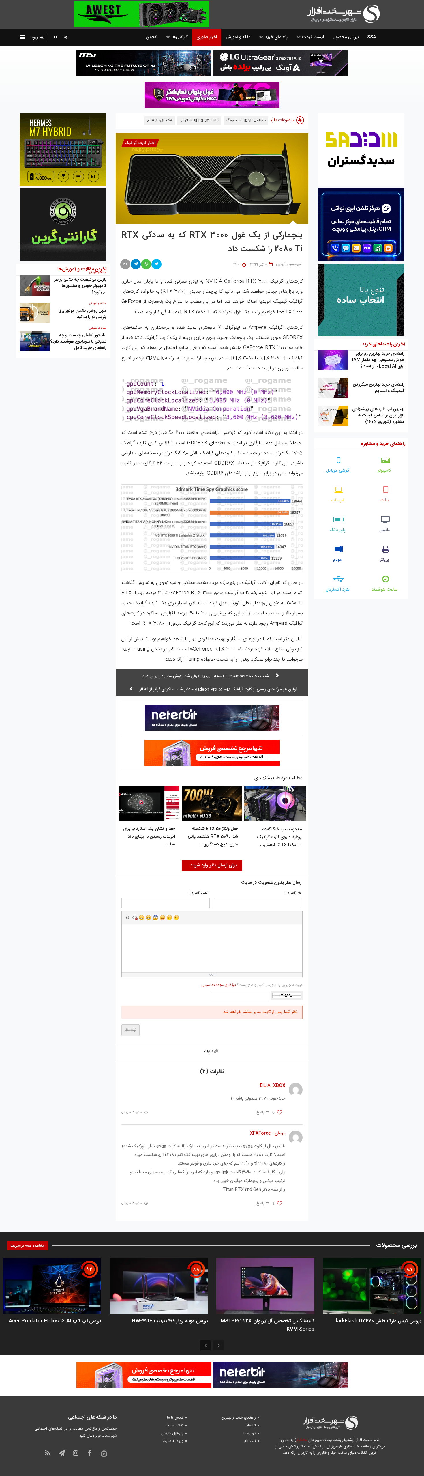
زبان (162, 917)
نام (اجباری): (292, 893)
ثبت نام (250, 1441)
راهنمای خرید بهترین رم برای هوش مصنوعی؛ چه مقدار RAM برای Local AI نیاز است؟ (377, 360)
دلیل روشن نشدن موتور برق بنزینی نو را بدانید (82, 314)
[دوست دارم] (279, 1112)
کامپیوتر (384, 470)
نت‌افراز (301, 1440)
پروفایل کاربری (172, 1433)
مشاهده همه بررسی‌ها (28, 1246)
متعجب (155, 917)
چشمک (176, 917)
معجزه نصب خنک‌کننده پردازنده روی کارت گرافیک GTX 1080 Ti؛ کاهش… (279, 837)
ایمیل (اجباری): (198, 893)
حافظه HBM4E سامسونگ (246, 120)
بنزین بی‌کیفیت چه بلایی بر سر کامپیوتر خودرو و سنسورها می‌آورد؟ (80, 286)
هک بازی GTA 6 (159, 120)
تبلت (384, 500)
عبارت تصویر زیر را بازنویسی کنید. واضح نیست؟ (251, 985)
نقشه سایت (174, 1425)
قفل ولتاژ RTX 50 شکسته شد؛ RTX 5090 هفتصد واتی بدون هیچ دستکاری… (213, 836)
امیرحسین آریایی (289, 264)
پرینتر (384, 559)
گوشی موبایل (337, 470)
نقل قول (128, 917)
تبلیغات (250, 1425)
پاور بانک (338, 530)
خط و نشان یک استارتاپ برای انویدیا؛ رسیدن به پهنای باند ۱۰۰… (149, 836)
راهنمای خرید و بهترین (238, 1418)
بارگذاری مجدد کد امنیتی (218, 985)
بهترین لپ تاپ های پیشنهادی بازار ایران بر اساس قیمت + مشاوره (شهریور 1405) (378, 415)
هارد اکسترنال (338, 589)
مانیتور (384, 530)
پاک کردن (135, 917)
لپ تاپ (337, 500)
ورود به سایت (172, 1441)
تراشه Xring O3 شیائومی (199, 120)
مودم (337, 559)
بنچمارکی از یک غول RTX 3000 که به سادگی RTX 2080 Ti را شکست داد (211, 242)
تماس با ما (175, 1418)
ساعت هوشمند (384, 589)
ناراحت (169, 917)
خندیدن (141, 917)
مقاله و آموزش (97, 303)
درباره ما (249, 1433)
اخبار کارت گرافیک (140, 143)
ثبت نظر (130, 1030)
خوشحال (148, 917)
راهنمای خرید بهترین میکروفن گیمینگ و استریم (378, 388)
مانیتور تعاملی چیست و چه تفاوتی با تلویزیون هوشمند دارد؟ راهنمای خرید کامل (78, 342)
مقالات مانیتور (97, 328)
